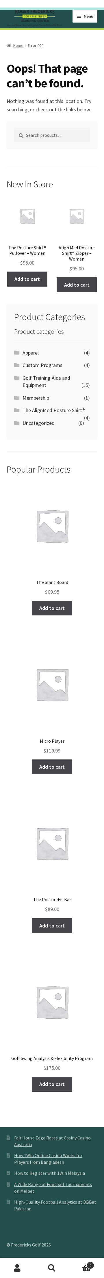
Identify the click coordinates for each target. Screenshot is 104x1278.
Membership (36, 397)
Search (52, 1268)
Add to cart (27, 279)
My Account (17, 1268)
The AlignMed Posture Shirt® (54, 410)
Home (18, 45)
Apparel (31, 352)
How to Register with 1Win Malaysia (49, 1173)
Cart (80, 1263)
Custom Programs (42, 365)
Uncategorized (39, 423)
